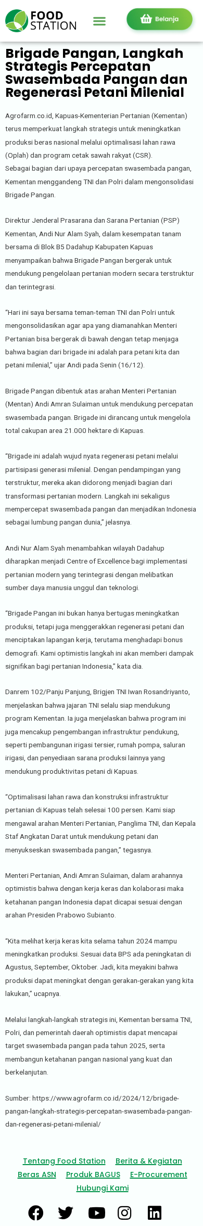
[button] (100, 20)
